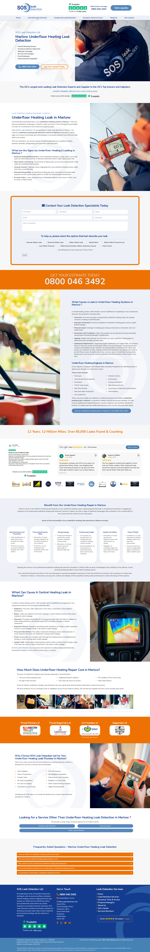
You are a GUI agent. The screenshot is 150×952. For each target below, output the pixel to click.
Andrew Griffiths (71, 455)
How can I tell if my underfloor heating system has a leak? (38, 854)
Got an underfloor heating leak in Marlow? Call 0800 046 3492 (101, 411)
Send (25, 255)
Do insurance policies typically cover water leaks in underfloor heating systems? (46, 868)
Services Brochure (106, 911)
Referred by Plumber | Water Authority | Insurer (78, 246)
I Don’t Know (107, 246)
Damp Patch (93, 242)
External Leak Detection (47, 826)
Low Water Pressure (47, 246)
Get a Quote (129, 18)
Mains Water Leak (76, 242)
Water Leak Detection (76, 830)
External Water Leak (55, 242)
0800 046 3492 (98, 9)
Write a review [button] (132, 447)
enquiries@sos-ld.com (66, 898)
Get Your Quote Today (54, 66)
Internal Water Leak (34, 242)
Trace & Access (105, 826)
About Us (113, 18)
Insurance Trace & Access (93, 18)
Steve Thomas (113, 455)
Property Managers (106, 902)
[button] (141, 464)
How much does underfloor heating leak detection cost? (38, 859)
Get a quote (121, 7)
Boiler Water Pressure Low (114, 242)
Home (18, 18)
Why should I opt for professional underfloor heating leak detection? (42, 863)
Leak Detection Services (37, 18)
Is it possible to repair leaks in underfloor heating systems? (39, 873)
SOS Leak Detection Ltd (26, 130)
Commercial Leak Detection (65, 18)
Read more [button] (105, 473)
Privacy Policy (87, 250)
